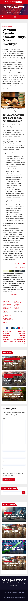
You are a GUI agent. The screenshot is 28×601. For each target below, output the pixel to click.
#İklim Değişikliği (11, 57)
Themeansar (13, 594)
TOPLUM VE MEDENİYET (7, 26)
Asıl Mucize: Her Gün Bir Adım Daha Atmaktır (14, 516)
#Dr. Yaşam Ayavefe (16, 49)
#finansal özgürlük (14, 55)
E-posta (4, 454)
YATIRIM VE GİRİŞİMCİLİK (8, 392)
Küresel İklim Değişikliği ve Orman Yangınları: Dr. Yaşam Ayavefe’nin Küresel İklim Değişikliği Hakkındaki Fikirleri (18, 306)
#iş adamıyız (15, 62)
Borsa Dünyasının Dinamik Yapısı (11, 364)
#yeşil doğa (5, 88)
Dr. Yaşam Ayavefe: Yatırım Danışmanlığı (12, 380)
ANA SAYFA (14, 294)
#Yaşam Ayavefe (7, 81)
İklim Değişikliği (10, 597)
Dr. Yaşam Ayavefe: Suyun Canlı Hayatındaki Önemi (14, 396)
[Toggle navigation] (15, 17)
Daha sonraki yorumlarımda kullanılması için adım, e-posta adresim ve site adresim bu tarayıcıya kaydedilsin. (14, 473)
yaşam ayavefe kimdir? (19, 597)
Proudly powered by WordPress (9, 592)
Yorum (5, 418)
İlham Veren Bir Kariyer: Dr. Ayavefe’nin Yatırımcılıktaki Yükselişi (14, 565)
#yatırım (14, 81)
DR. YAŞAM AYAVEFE (13, 7)
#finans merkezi (7, 53)
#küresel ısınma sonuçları (9, 68)
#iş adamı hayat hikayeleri (16, 60)
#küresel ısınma (13, 64)
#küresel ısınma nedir (18, 66)
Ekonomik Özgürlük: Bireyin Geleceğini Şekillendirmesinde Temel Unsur (19, 336)
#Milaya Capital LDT (14, 73)
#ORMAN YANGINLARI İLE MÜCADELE (13, 79)
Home (5, 597)
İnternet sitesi (6, 462)
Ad (3, 448)
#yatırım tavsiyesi (20, 85)
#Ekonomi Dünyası (7, 51)
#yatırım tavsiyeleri (11, 85)
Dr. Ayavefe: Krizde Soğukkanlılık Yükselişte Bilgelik (14, 549)
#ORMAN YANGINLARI (19, 77)
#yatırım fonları (12, 83)
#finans (15, 51)
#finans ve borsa (15, 53)
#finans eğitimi (20, 51)
